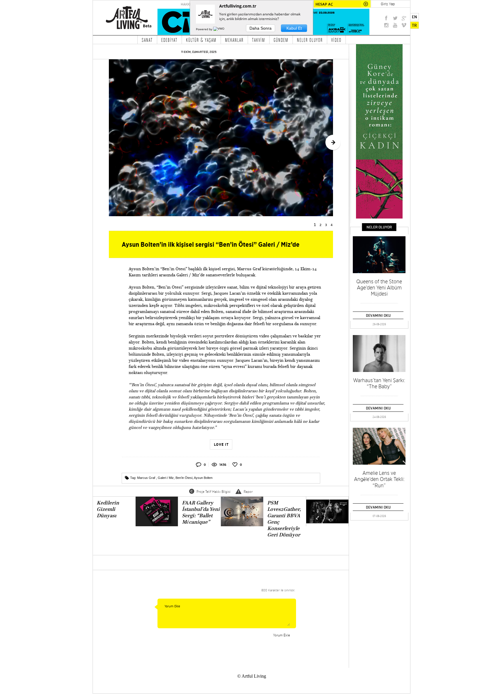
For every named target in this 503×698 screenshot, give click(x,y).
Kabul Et (294, 28)
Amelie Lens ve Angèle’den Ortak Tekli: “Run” (379, 479)
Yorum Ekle (281, 635)
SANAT (147, 40)
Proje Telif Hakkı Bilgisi (213, 491)
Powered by (204, 29)
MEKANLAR (234, 40)
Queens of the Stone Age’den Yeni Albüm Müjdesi (379, 287)
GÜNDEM (281, 40)
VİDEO (336, 40)
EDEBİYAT (169, 40)
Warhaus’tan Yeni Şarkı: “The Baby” (379, 383)
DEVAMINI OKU (378, 315)
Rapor (248, 491)
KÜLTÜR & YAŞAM (201, 40)
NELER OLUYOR (310, 40)
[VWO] (219, 29)
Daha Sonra (260, 28)
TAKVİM (258, 40)
